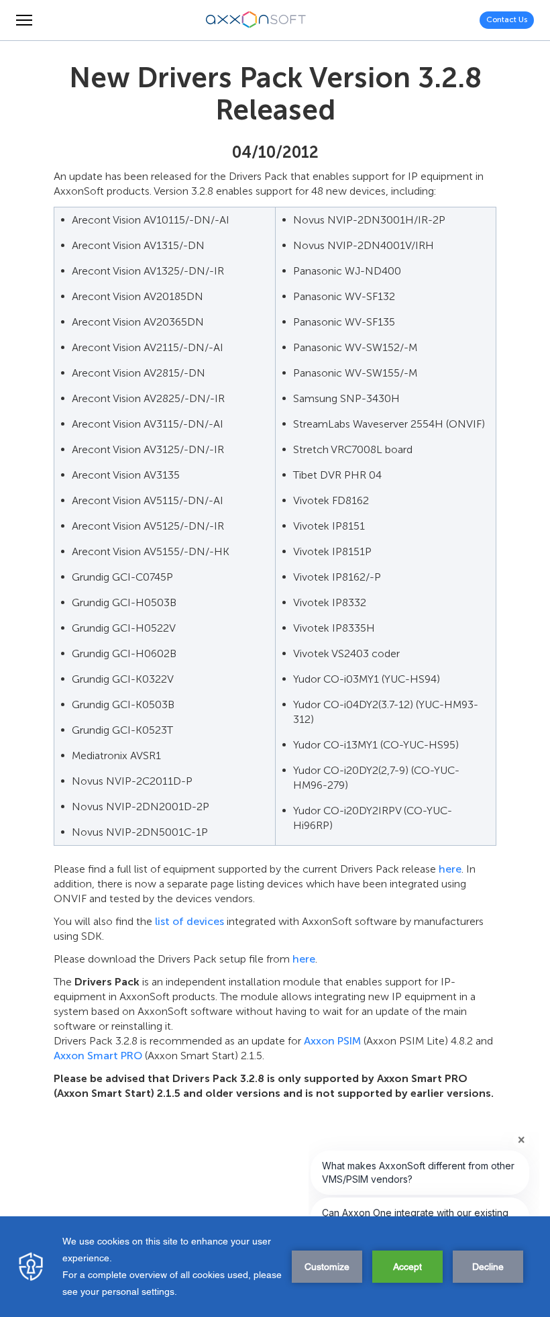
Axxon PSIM (332, 1040)
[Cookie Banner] (275, 1266)
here (450, 869)
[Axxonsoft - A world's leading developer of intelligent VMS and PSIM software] (256, 20)
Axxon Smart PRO (98, 1055)
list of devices (189, 921)
